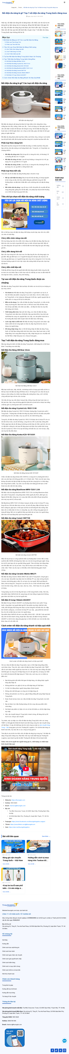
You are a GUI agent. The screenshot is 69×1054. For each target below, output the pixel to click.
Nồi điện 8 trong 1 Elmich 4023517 (16, 75)
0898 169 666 (9, 1021)
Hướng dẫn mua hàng (8, 992)
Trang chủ (13, 7)
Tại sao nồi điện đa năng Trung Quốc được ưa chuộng (22, 56)
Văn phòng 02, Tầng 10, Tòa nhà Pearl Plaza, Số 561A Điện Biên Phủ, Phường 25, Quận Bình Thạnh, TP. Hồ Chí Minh (33, 1012)
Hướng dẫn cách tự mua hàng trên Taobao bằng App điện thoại (38, 860)
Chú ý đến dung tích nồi (14, 51)
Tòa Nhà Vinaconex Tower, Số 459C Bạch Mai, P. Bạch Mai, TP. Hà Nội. (33, 1008)
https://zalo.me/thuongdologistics (19, 827)
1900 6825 (10, 1017)
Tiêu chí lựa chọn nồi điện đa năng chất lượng (20, 47)
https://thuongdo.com (18, 800)
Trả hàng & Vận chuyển (9, 996)
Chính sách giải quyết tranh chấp (11, 958)
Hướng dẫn (5, 943)
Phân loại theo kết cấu (13, 44)
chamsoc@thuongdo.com (18, 806)
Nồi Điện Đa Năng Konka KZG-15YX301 (18, 66)
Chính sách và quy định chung (11, 966)
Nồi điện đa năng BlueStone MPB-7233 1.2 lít (19, 68)
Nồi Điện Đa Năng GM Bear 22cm (16, 61)
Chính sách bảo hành (8, 951)
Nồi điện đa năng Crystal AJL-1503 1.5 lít (18, 63)
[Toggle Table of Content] (45, 37)
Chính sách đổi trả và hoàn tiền (11, 970)
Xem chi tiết (6, 864)
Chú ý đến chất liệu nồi (13, 54)
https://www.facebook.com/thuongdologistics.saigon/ (28, 821)
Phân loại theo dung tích (13, 42)
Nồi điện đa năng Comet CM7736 (16, 70)
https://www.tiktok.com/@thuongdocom (22, 824)
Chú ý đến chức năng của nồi (15, 49)
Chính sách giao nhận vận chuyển (12, 955)
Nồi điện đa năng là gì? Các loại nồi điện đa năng (21, 40)
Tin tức (20, 7)
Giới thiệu (5, 940)
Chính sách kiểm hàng (8, 962)
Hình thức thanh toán (8, 974)
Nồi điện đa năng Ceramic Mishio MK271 (18, 72)
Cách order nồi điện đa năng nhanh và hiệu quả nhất (22, 78)
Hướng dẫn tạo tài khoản (9, 989)
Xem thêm (46, 836)
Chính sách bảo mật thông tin (10, 947)
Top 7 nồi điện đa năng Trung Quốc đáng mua (19, 59)
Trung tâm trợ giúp (7, 985)
